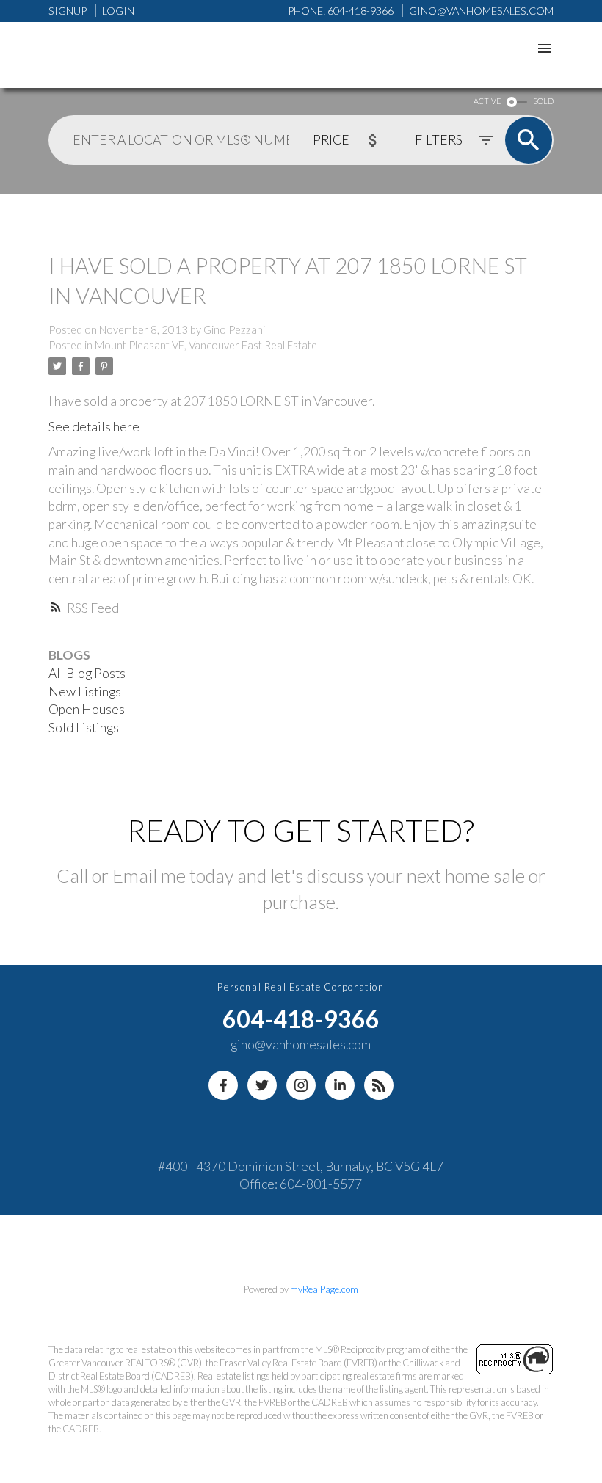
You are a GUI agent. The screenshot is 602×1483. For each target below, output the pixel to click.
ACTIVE (487, 101)
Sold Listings (83, 727)
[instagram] (301, 1085)
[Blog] (379, 1085)
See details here (93, 426)
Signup (67, 10)
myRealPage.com (324, 1289)
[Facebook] (223, 1085)
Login (118, 10)
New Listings (84, 691)
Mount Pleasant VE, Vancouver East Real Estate (206, 345)
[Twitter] (262, 1085)
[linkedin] (340, 1085)
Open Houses (86, 709)
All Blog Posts (87, 673)
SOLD (543, 101)
